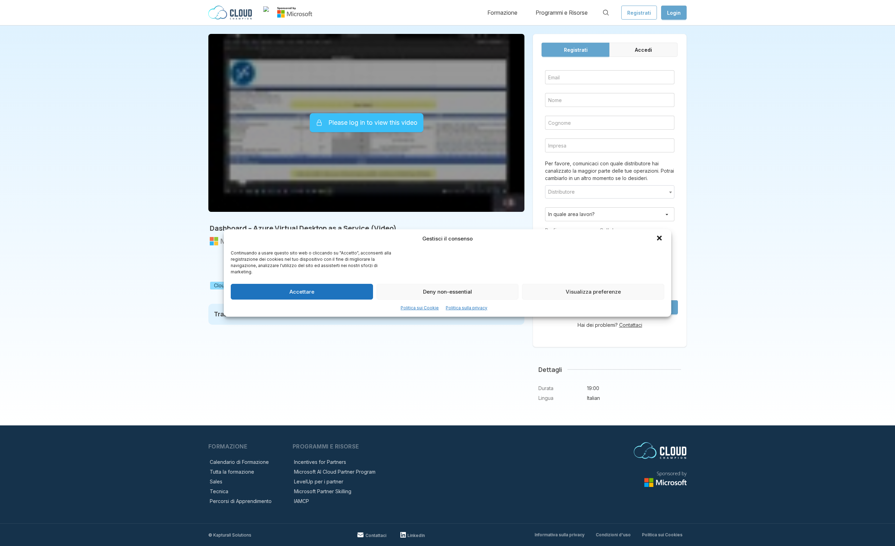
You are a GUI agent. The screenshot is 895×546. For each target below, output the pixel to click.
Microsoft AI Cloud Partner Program (334, 472)
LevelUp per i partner (318, 481)
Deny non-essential (447, 291)
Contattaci (630, 325)
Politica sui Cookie (420, 307)
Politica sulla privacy (466, 307)
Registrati (639, 13)
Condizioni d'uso (613, 534)
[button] (660, 239)
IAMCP (301, 501)
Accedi (643, 50)
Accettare (301, 291)
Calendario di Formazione (239, 462)
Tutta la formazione (232, 472)
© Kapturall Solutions (229, 535)
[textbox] (609, 192)
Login (674, 13)
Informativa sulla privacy (560, 534)
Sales (216, 481)
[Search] (606, 13)
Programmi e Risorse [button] (562, 12)
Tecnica (219, 491)
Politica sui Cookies (662, 534)
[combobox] (609, 192)
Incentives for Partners (320, 462)
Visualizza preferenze (593, 291)
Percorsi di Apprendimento (241, 501)
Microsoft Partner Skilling (322, 491)
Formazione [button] (502, 12)
